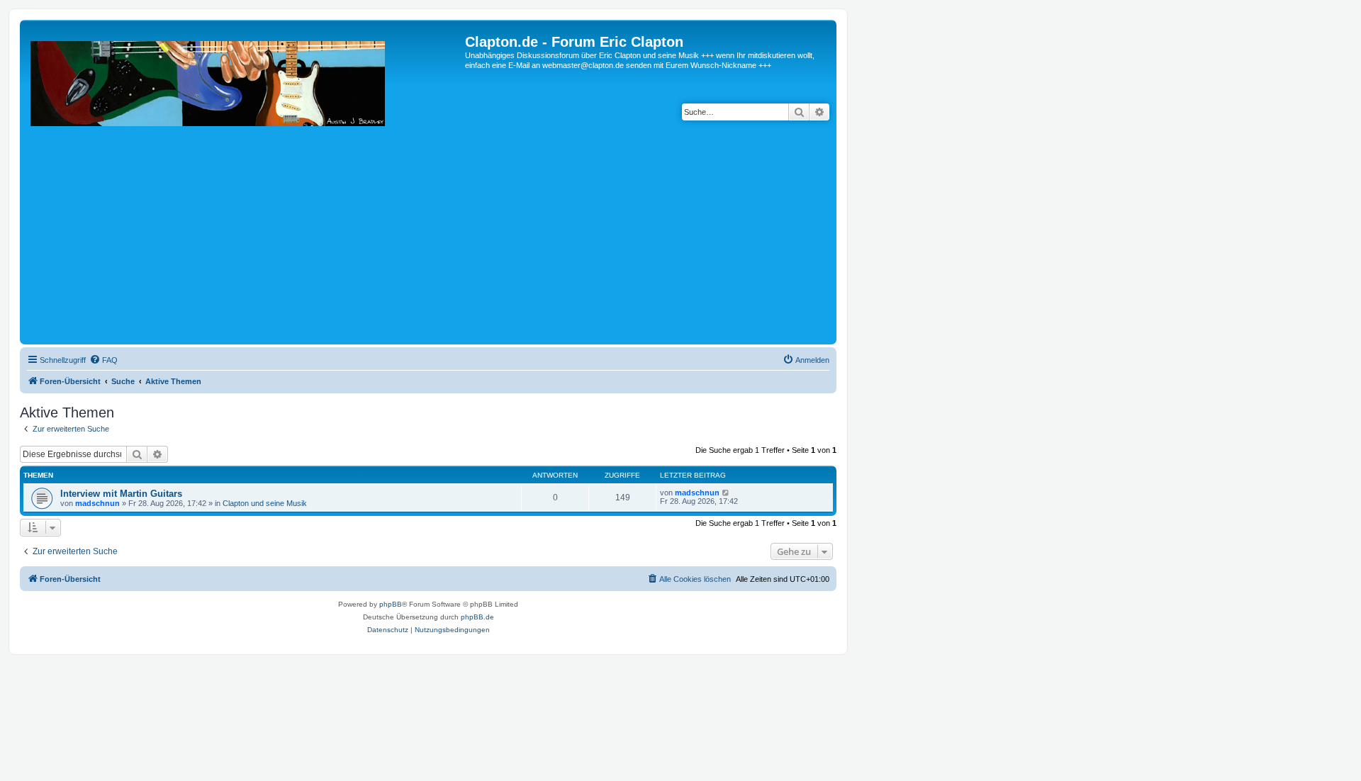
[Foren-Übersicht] (244, 187)
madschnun (97, 503)
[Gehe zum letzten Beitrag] (726, 492)
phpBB (390, 604)
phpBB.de (477, 617)
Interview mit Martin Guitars (121, 493)
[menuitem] (103, 360)
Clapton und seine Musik (265, 503)
